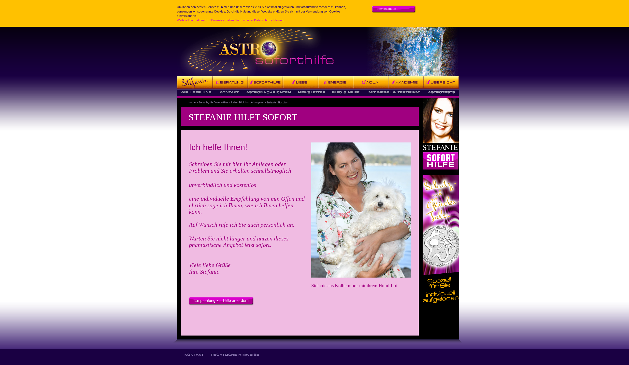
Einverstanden (386, 9)
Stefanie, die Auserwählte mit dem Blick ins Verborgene (231, 102)
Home (192, 102)
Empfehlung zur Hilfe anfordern (221, 300)
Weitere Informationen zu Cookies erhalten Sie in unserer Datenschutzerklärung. (230, 20)
